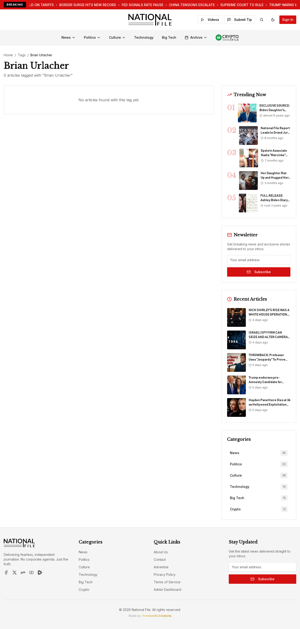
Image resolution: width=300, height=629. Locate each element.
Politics (90, 37)
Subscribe (262, 272)
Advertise (161, 567)
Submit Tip (243, 20)
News (66, 37)
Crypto (84, 589)
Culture (115, 37)
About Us (161, 552)
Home (8, 55)
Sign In (287, 20)
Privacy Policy (165, 574)
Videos (213, 20)
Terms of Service (167, 582)
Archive (196, 37)
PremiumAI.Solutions (156, 616)
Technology (144, 37)
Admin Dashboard (167, 589)
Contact (160, 559)
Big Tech (169, 37)
